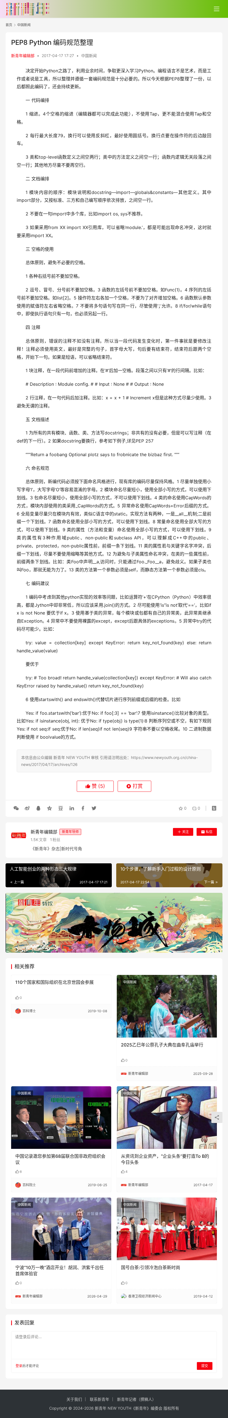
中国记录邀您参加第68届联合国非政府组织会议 (60, 1159)
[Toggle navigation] (216, 9)
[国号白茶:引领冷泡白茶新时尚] (167, 1229)
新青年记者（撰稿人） (136, 1399)
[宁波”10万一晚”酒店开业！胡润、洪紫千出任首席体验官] (61, 1229)
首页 (9, 25)
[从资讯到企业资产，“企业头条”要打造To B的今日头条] (167, 1117)
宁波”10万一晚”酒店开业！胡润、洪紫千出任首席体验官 (59, 1270)
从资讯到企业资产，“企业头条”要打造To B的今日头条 (165, 1159)
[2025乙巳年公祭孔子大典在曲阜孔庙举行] (167, 1006)
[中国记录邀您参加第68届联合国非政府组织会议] (61, 1117)
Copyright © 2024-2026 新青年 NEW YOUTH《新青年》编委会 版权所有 (114, 1408)
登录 (19, 1366)
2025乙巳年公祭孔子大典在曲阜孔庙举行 (162, 1045)
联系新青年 (99, 1399)
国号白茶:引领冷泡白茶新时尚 (150, 1267)
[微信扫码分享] (16, 808)
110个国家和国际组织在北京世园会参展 (54, 982)
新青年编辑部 (22, 55)
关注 (185, 832)
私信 (209, 832)
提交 (204, 1366)
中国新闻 (89, 55)
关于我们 (74, 1399)
